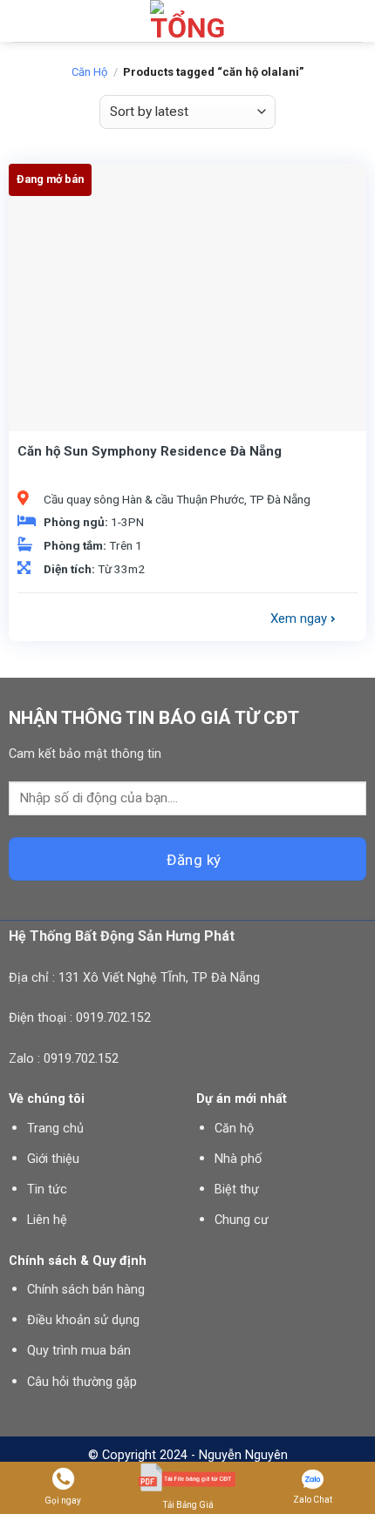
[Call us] (351, 21)
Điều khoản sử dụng (83, 1320)
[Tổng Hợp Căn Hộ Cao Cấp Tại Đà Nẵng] (187, 21)
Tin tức (47, 1189)
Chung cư (242, 1220)
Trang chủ (55, 1128)
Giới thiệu (53, 1159)
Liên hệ (47, 1220)
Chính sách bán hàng (86, 1289)
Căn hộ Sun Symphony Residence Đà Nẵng (149, 451)
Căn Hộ (89, 71)
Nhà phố (238, 1159)
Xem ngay (300, 618)
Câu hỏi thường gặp (82, 1382)
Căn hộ (234, 1128)
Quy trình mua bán (79, 1350)
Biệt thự (237, 1189)
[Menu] (23, 21)
